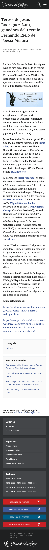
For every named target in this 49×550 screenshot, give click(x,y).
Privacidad (13, 536)
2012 (35, 487)
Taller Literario (11, 459)
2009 (19, 492)
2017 (8, 487)
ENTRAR (11, 426)
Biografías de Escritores (15, 463)
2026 (8, 479)
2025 (13, 479)
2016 (13, 487)
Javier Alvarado (26, 178)
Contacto (29, 536)
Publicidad (13, 538)
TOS (21, 536)
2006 (35, 492)
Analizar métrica (12, 446)
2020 (24, 483)
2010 (13, 492)
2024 (19, 479)
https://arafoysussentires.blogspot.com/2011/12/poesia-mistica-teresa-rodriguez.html (24, 311)
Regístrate (34, 412)
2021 (19, 483)
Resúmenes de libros (14, 455)
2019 (30, 483)
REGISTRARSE (13, 431)
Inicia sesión (20, 412)
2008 (24, 492)
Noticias (9, 348)
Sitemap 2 (21, 534)
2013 (30, 487)
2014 (24, 487)
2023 (8, 483)
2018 (35, 483)
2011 (8, 492)
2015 (19, 487)
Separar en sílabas (13, 450)
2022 (13, 483)
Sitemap (12, 534)
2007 (30, 492)
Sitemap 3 (31, 534)
